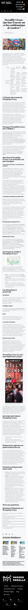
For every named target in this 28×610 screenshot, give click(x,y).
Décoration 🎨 (20, 4)
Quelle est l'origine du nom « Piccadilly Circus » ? (12, 514)
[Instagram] (9, 534)
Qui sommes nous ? (9, 589)
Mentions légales (9, 591)
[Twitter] (6, 534)
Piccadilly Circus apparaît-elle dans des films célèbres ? (14, 524)
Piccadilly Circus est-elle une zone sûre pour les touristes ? (14, 519)
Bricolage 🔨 (20, 7)
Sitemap (20, 589)
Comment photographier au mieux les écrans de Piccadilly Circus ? (14, 527)
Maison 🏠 (19, 2)
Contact (6, 586)
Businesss (7, 594)
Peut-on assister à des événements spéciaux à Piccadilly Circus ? (14, 522)
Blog (17, 591)
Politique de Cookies (17, 586)
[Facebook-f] (3, 534)
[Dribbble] (12, 534)
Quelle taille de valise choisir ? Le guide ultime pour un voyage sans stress (13, 551)
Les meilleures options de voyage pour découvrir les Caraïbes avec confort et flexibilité (22, 551)
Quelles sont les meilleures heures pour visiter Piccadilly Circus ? (13, 516)
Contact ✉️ (21, 9)
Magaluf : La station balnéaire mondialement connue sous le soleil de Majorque (7, 550)
